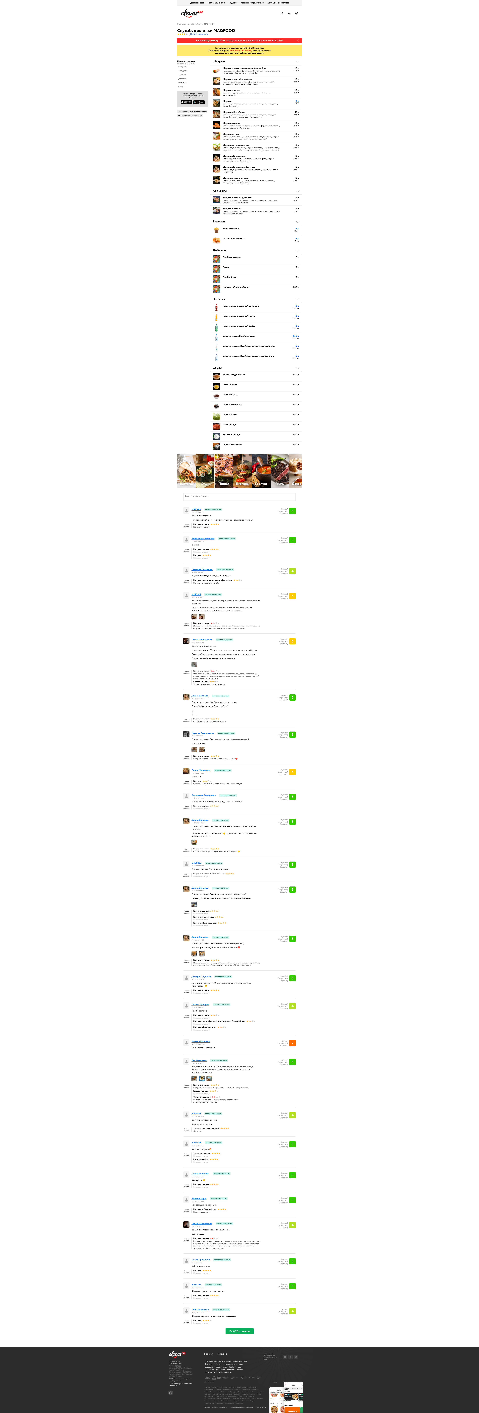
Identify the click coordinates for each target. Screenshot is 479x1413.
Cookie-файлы (261, 1407)
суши (245, 1361)
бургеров (209, 1364)
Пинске (243, 1399)
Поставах (259, 1399)
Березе (237, 1390)
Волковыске (214, 1392)
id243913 (196, 594)
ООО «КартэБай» (175, 1363)
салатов (230, 1370)
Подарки (233, 3)
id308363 (196, 863)
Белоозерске (228, 1390)
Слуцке (253, 1401)
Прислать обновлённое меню (194, 111)
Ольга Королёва (200, 1173)
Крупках (245, 1394)
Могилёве (253, 1387)
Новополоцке (209, 1399)
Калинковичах (218, 1394)
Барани (219, 1390)
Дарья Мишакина (200, 770)
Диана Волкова (199, 696)
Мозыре (229, 1396)
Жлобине (252, 1392)
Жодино (261, 1392)
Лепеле (252, 1394)
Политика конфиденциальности (241, 1407)
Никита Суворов (200, 1004)
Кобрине (237, 1394)
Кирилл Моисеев (200, 1041)
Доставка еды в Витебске (189, 24)
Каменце (228, 1394)
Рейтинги (222, 1354)
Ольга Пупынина (200, 1260)
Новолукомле (249, 1396)
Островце (226, 1399)
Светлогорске (235, 1401)
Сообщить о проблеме (278, 3)
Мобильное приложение (252, 3)
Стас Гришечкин (200, 1309)
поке (225, 1367)
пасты (217, 1367)
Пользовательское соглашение (215, 1407)
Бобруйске (246, 1390)
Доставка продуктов (214, 1361)
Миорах (221, 1396)
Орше (219, 1399)
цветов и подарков (222, 1372)
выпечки (208, 1372)
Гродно (231, 1387)
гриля (240, 1364)
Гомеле (238, 1387)
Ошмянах (235, 1399)
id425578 (196, 1143)
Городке (233, 1392)
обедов (240, 1370)
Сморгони (219, 1403)
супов (218, 1364)
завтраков (209, 1370)
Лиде (259, 1394)
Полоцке (250, 1399)
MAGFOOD (209, 24)
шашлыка (209, 1367)
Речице (216, 1401)
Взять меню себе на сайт (192, 115)
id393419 (196, 509)
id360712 (196, 1113)
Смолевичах (209, 1403)
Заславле (207, 1394)
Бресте (245, 1387)
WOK (231, 1367)
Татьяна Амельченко (202, 733)
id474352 (196, 1284)
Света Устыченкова (201, 640)
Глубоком (224, 1392)
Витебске (223, 1387)
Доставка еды (197, 3)
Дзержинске (242, 1392)
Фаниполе (239, 1403)
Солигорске (229, 1403)
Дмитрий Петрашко (202, 569)
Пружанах (208, 1401)
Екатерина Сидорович (203, 795)
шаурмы (236, 1361)
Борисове (255, 1390)
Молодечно (237, 1396)
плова (238, 1367)
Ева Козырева (199, 1060)
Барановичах (209, 1390)
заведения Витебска (240, 50)
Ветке (206, 1392)
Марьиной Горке (210, 1396)
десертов (220, 1370)
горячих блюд (229, 1364)
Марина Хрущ (198, 1198)
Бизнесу (208, 1354)
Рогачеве (224, 1401)
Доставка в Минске (211, 1387)
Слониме (245, 1401)
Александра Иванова (202, 538)
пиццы (228, 1361)
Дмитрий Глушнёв (201, 977)
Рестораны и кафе (216, 3)
